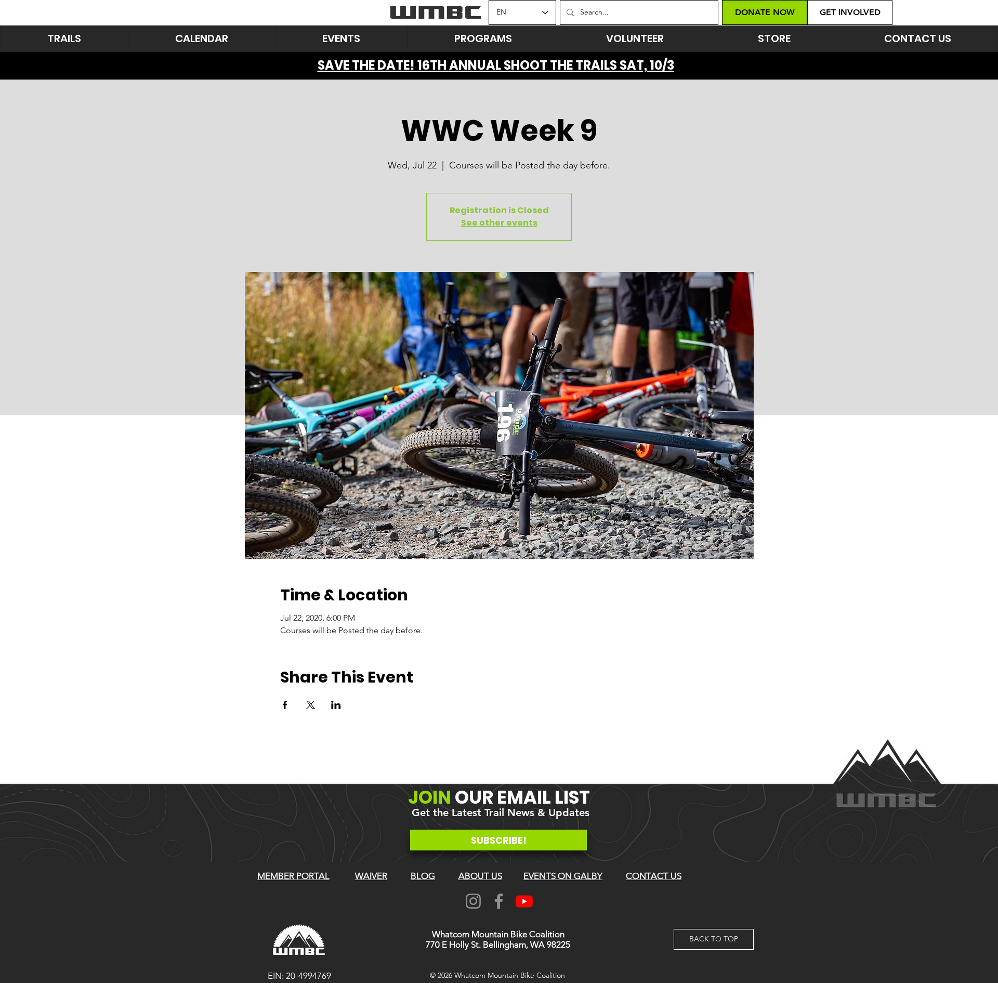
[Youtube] (524, 901)
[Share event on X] (311, 705)
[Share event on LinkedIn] (336, 705)
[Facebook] (499, 901)
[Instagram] (473, 901)
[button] (341, 38)
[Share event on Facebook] (285, 705)
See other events (499, 223)
